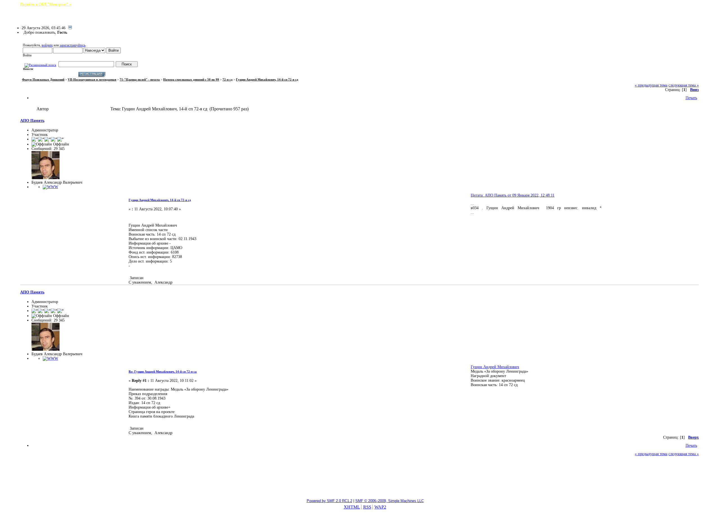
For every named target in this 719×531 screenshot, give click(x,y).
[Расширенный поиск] (40, 64)
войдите (47, 45)
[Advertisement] (359, 480)
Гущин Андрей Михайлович (495, 367)
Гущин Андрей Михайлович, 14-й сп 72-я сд (160, 200)
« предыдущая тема (651, 85)
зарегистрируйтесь (72, 45)
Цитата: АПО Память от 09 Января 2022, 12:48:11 (512, 195)
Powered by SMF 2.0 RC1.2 (329, 501)
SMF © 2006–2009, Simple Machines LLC (389, 501)
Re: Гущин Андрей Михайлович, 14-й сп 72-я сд (163, 371)
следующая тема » (683, 85)
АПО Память (32, 120)
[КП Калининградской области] (50, 187)
